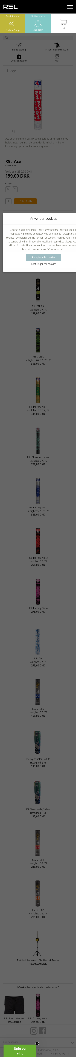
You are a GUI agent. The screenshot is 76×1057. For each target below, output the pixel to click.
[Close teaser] (37, 1043)
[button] (20, 1051)
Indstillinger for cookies (43, 264)
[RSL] (10, 6)
